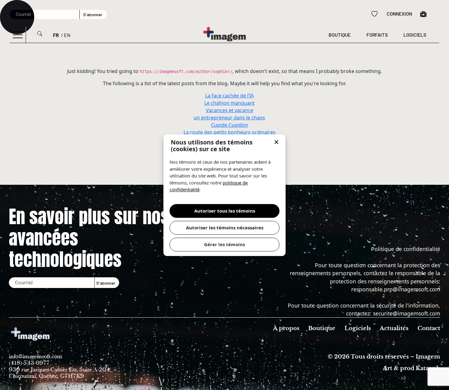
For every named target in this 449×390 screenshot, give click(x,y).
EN (67, 35)
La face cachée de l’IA (229, 95)
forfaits (377, 35)
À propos (286, 328)
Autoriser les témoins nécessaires (224, 227)
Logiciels (414, 35)
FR (56, 35)
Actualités (394, 328)
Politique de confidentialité (405, 249)
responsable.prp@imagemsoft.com (395, 289)
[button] (276, 143)
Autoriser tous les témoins (224, 211)
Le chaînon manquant (229, 103)
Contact (429, 328)
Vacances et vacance (229, 110)
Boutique (340, 35)
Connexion (399, 13)
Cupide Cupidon (229, 125)
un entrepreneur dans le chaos (229, 117)
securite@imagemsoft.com (406, 313)
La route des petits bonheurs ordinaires (230, 132)
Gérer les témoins (224, 244)
